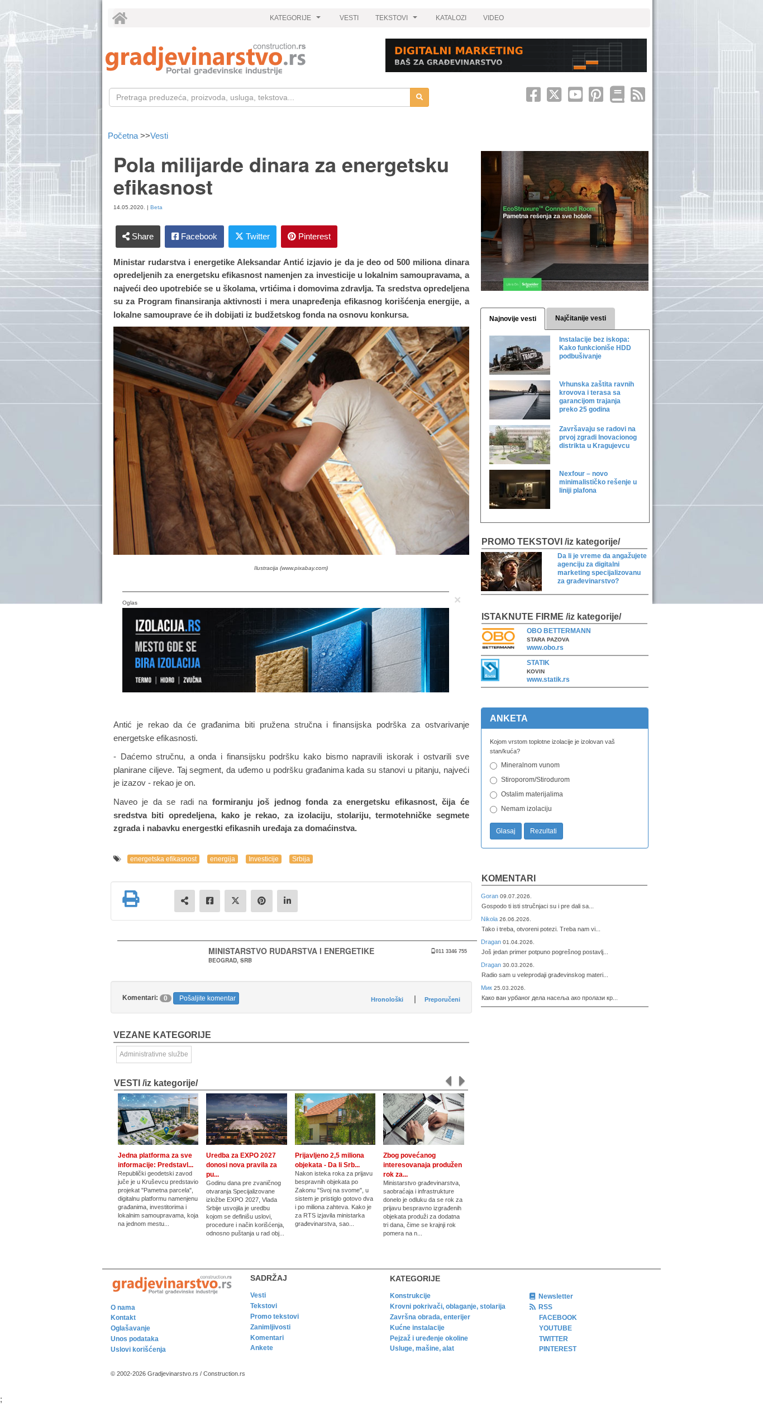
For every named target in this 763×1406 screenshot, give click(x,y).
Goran (490, 896)
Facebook (198, 236)
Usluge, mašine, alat (422, 1348)
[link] (237, 59)
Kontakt (123, 1318)
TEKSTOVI (397, 20)
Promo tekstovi (274, 1316)
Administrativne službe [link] (154, 1054)
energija (222, 859)
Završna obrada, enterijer (430, 1317)
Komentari (508, 878)
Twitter (257, 236)
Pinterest (313, 236)
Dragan (492, 941)
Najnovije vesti (512, 319)
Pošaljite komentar (207, 998)
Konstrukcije (410, 1296)
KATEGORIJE (296, 20)
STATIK (538, 663)
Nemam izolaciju (526, 809)
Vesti (159, 135)
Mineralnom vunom (530, 765)
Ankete (261, 1348)
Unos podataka (135, 1339)
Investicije (264, 859)
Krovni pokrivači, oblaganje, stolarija (448, 1306)
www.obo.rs (545, 648)
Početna (124, 135)
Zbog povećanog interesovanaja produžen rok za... (422, 1165)
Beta (156, 207)
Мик (487, 987)
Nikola (490, 919)
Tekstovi (263, 1306)
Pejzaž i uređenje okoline (429, 1338)
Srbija (301, 859)
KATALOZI (451, 18)
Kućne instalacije (417, 1328)
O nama (123, 1307)
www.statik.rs (548, 679)
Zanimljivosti (270, 1327)
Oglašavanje (130, 1328)
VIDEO (493, 18)
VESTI (349, 18)
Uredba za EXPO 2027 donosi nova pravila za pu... (241, 1165)
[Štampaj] (131, 899)
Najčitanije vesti (580, 318)
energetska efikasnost (163, 859)
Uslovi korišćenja (138, 1349)
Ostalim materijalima (532, 794)
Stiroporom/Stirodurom (535, 780)
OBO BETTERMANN (559, 631)
